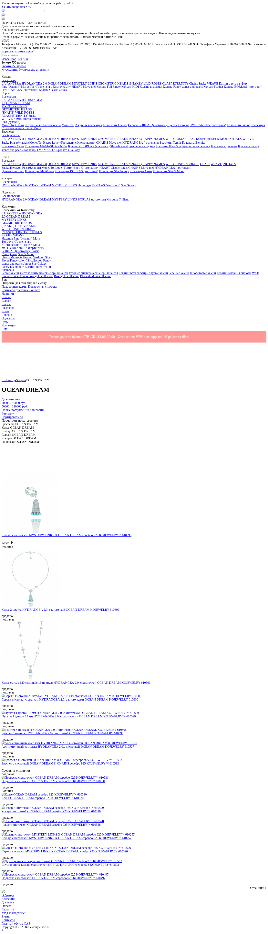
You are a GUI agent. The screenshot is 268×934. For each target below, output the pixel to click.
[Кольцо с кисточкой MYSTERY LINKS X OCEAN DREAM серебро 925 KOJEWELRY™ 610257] (68, 834)
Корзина (18, 51)
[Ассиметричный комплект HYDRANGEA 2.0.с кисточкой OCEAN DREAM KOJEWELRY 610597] (69, 743)
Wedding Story (42, 257)
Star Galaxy (39, 263)
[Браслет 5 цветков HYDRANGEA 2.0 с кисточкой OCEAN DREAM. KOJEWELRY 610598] (64, 729)
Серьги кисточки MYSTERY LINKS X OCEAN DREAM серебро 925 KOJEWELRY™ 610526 (65, 851)
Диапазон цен (11, 399)
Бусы (5, 321)
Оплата (6, 906)
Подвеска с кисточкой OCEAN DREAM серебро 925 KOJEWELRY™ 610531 (53, 781)
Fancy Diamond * (13, 266)
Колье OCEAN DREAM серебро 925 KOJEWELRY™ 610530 (43, 798)
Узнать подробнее (14, 6)
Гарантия (8, 909)
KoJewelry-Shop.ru (14, 380)
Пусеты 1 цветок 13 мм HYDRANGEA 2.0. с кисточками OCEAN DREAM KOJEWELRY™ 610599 (69, 716)
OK (28, 6)
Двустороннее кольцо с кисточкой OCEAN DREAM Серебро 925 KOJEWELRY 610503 (60, 864)
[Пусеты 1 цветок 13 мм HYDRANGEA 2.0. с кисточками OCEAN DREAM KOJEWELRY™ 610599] (70, 712)
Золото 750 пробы (14, 66)
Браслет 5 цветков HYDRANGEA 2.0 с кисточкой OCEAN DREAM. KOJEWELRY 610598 (62, 733)
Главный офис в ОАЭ (16, 923)
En (26, 59)
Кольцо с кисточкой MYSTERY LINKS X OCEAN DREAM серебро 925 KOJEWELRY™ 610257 (66, 838)
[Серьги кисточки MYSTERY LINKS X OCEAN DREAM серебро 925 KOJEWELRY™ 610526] (66, 847)
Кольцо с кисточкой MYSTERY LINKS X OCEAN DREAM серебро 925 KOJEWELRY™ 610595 (66, 535)
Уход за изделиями (14, 913)
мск (42, 47)
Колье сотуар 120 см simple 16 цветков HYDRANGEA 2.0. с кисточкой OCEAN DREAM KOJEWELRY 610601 (76, 682)
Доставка (8, 902)
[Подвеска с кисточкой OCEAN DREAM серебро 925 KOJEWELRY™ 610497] (55, 874)
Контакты (8, 920)
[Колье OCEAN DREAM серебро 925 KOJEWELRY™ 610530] (44, 794)
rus (48, 47)
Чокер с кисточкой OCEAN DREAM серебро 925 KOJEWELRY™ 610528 (51, 824)
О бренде (8, 895)
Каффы (6, 304)
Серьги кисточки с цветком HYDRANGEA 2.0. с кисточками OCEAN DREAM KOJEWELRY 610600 (70, 699)
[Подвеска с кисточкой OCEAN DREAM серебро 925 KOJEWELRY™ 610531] (55, 777)
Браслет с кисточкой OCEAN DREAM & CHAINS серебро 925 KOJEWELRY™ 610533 (60, 763)
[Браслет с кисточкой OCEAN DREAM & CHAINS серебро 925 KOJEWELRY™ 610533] (62, 760)
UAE (53, 47)
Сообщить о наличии (16, 770)
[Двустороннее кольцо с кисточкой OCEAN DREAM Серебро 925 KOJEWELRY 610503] (62, 861)
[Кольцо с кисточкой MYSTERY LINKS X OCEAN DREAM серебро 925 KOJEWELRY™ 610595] (31, 531)
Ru (20, 59)
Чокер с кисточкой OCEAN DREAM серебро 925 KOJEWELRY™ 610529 (51, 811)
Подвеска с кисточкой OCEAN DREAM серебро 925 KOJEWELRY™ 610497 (53, 878)
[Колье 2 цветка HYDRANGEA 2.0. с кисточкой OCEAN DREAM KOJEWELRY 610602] (31, 606)
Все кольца (9, 80)
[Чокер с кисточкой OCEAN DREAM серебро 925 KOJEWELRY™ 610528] (53, 821)
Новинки (8, 293)
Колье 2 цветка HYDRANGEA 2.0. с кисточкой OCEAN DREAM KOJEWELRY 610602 (60, 609)
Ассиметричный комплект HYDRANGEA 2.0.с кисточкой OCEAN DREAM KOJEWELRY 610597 (68, 746)
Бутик (6, 916)
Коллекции (9, 898)
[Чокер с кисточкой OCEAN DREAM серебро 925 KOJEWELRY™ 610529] (53, 807)
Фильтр (8, 413)
